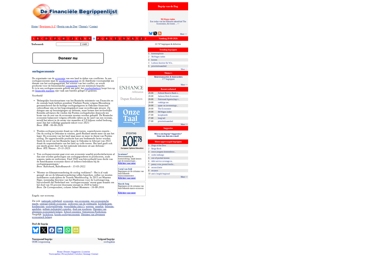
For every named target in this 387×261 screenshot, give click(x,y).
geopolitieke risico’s (74, 206)
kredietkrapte (105, 203)
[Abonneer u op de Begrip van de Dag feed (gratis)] (159, 34)
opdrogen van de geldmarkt (82, 203)
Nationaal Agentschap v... (169, 99)
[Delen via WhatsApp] (67, 230)
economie (60, 78)
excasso (154, 171)
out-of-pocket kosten (160, 158)
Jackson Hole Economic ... (169, 96)
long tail (161, 118)
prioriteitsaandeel (159, 66)
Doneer (67, 252)
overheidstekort (93, 88)
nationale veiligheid (51, 201)
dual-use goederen (82, 209)
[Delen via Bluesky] (35, 230)
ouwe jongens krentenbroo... (163, 152)
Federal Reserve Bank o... (168, 93)
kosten (154, 60)
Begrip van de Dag (67, 26)
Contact (94, 26)
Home (34, 26)
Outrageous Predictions (94, 211)
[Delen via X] (43, 230)
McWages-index (158, 57)
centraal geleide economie (53, 203)
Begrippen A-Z (48, 26)
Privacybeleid (67, 254)
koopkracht (163, 115)
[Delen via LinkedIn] (59, 230)
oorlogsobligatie (54, 206)
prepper (90, 206)
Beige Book (156, 149)
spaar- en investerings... (168, 105)
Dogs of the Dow (158, 145)
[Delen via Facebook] (51, 230)
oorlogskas (109, 241)
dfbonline (382, 260)
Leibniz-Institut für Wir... (162, 63)
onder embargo (157, 155)
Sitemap (86, 254)
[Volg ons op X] (155, 34)
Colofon (78, 254)
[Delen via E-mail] (76, 230)
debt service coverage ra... (162, 161)
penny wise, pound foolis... (163, 164)
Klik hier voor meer (127, 163)
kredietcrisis (38, 206)
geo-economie (82, 201)
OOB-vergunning (41, 241)
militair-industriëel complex (57, 209)
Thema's (83, 26)
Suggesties (76, 252)
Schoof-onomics (72, 211)
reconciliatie (156, 167)
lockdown (48, 214)
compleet (33, 255)
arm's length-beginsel (160, 174)
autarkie (99, 206)
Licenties (86, 252)
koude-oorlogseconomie (67, 214)
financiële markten (44, 90)
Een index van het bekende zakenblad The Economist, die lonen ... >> (168, 21)
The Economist (164, 109)
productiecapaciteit (68, 81)
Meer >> (183, 34)
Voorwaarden (54, 254)
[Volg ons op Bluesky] (151, 34)
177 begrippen (168, 78)
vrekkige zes (163, 102)
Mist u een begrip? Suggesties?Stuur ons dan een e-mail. (168, 135)
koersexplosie (157, 53)
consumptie (71, 86)
